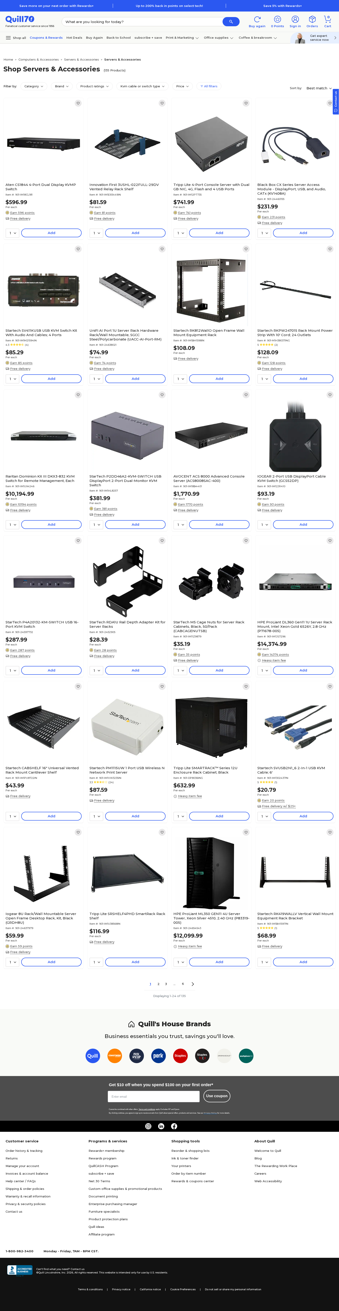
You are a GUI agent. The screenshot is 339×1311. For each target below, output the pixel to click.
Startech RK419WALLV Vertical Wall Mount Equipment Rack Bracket (295, 916)
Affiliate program (102, 1234)
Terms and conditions (147, 1109)
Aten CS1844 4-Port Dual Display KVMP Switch (41, 186)
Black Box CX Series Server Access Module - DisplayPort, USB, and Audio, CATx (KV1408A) (291, 189)
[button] (231, 21)
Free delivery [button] (20, 218)
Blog (258, 1158)
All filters (210, 86)
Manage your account (22, 1166)
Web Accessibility (268, 1181)
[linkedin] (161, 1126)
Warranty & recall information (28, 1196)
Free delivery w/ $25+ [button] (279, 806)
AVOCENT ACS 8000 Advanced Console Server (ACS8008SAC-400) (209, 478)
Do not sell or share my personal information (233, 1289)
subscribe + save (148, 37)
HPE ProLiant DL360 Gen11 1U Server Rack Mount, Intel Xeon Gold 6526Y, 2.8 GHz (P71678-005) (294, 626)
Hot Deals (74, 37)
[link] (78, 103)
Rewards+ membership (107, 1151)
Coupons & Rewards (46, 37)
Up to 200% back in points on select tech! (169, 6)
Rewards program (102, 1158)
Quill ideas (96, 1227)
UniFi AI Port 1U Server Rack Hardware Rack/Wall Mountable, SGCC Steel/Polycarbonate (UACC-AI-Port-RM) (125, 334)
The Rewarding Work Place (275, 1166)
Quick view (42, 166)
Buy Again (94, 37)
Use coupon (217, 1096)
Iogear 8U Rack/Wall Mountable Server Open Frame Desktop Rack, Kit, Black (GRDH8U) (41, 918)
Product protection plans (108, 1219)
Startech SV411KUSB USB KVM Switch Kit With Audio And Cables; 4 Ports (41, 332)
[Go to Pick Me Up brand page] (137, 1057)
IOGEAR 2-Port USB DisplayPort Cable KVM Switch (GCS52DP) (291, 478)
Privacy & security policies (26, 1204)
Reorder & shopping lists (190, 1151)
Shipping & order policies (25, 1189)
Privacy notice (121, 1289)
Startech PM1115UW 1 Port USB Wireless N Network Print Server (127, 770)
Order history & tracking (24, 1151)
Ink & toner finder (185, 1158)
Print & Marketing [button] (180, 37)
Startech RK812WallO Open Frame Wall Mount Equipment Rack (208, 332)
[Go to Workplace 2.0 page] (246, 1057)
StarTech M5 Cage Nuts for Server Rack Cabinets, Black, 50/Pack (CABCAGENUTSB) (208, 626)
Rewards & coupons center (192, 1181)
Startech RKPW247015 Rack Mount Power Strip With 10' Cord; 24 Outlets (295, 332)
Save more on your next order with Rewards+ (56, 6)
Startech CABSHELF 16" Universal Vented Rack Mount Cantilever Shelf (42, 770)
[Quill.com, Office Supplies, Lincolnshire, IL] (20, 1271)
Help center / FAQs (21, 1181)
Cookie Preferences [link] (183, 1289)
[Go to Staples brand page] (180, 1057)
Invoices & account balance (27, 1173)
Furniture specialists (104, 1211)
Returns (12, 1158)
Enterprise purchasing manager (113, 1204)
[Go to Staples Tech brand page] (202, 1057)
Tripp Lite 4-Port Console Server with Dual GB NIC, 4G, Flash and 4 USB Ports (211, 186)
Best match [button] (317, 88)
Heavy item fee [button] (274, 660)
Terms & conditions (90, 1289)
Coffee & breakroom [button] (255, 37)
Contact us (14, 1211)
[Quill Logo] (20, 19)
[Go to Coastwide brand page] (115, 1057)
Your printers (181, 1166)
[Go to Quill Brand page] (93, 1057)
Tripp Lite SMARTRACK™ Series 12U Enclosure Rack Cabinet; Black (205, 770)
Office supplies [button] (216, 37)
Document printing (103, 1196)
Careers (260, 1173)
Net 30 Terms (99, 1181)
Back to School (119, 37)
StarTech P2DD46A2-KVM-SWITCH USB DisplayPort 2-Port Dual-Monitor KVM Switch (125, 480)
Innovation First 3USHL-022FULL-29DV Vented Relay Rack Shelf (124, 186)
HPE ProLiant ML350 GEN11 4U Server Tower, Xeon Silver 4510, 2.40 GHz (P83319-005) (211, 918)
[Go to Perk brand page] (159, 1057)
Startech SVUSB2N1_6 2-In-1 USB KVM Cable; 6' (291, 770)
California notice (150, 1289)
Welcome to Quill (267, 1151)
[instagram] (148, 1126)
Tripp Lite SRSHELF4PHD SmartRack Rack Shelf (127, 916)
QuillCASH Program (103, 1166)
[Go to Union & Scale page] (224, 1057)
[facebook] (174, 1126)
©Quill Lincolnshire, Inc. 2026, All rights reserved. (67, 1272)
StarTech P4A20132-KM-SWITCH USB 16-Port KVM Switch (42, 624)
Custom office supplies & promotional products (125, 1189)
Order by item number (188, 1173)
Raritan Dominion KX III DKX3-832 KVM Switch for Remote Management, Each (40, 478)
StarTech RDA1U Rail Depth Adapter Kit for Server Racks (127, 624)
